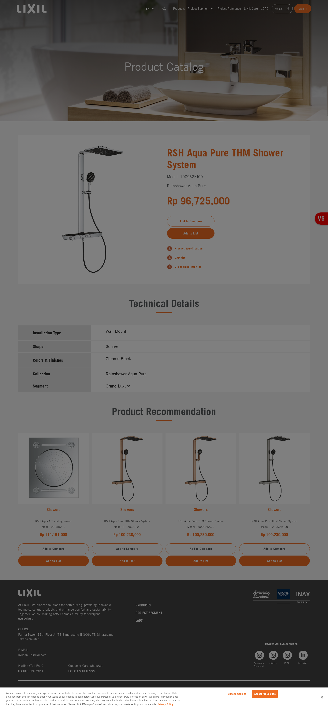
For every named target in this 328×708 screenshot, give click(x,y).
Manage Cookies (237, 693)
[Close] (322, 697)
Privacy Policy (165, 704)
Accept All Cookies (264, 693)
